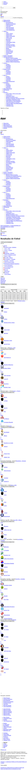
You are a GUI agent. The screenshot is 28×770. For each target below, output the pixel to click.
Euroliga (5, 719)
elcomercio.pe (4, 767)
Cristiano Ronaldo (7, 735)
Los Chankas (9, 47)
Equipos (5, 723)
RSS (4, 747)
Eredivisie (14, 619)
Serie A (4, 75)
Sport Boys (8, 49)
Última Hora (6, 123)
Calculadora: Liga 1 (10, 96)
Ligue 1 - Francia (16, 391)
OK (14, 7)
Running (5, 128)
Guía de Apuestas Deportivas (12, 60)
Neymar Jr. (5, 736)
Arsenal (5, 728)
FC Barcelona (6, 724)
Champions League (7, 718)
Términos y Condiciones (10, 225)
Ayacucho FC (9, 38)
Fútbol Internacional (10, 81)
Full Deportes (6, 90)
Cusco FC (8, 43)
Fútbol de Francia (7, 715)
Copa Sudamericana (10, 30)
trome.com (3, 768)
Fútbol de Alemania (7, 712)
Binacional (8, 39)
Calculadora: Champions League (13, 99)
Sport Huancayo (9, 50)
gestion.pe (17, 767)
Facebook (5, 745)
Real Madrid (6, 725)
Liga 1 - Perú (12, 347)
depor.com (3, 225)
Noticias (8, 64)
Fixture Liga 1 (9, 94)
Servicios (5, 92)
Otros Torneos (6, 717)
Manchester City (6, 730)
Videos (4, 1)
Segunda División (7, 702)
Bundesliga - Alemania (21, 460)
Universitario (9, 53)
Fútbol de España (7, 710)
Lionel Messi (6, 734)
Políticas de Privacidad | (17, 761)
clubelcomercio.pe (11, 767)
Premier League (6, 69)
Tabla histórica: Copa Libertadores (13, 101)
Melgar (7, 48)
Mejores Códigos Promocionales (13, 61)
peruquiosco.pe (15, 768)
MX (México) (4, 235)
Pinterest (5, 746)
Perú (2, 14)
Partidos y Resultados (8, 55)
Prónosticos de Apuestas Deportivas (13, 59)
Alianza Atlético (9, 33)
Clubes (4, 31)
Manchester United (7, 729)
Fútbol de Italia (6, 713)
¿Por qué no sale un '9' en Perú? (13, 102)
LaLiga (4, 63)
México (2, 16)
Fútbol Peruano (6, 21)
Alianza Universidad (10, 36)
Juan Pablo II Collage (10, 45)
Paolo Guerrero (6, 739)
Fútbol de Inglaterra (7, 711)
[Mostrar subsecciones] (6, 31)
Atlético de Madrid (7, 726)
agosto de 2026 (14, 289)
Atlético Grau (9, 37)
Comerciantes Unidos (10, 42)
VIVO (2, 276)
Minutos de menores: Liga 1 (12, 97)
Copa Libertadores (10, 28)
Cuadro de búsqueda (17, 17)
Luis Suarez (5, 737)
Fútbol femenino (9, 25)
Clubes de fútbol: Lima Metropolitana (14, 103)
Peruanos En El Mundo (8, 701)
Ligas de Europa (6, 708)
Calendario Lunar (10, 105)
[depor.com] (3, 121)
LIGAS (2, 242)
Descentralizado (9, 22)
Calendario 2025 (9, 104)
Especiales (5, 2)
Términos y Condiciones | (6, 761)
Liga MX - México (18, 520)
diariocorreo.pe (8, 768)
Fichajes (5, 4)
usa (4, 91)
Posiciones (8, 67)
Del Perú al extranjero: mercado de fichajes (15, 98)
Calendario (8, 66)
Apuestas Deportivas (7, 56)
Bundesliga (5, 82)
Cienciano (8, 41)
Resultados (8, 65)
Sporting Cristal (9, 52)
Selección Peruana (10, 27)
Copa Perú (8, 26)
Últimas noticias (6, 20)
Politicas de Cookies (9, 226)
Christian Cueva (6, 740)
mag (20, 768)
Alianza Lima (9, 34)
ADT (7, 32)
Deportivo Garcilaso (10, 44)
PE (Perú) (3, 232)
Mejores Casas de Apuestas (12, 58)
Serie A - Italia (13, 485)
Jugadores (5, 732)
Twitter (4, 743)
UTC (7, 54)
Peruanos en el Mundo (11, 23)
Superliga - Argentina (20, 579)
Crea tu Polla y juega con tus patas (13, 93)
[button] (14, 230)
